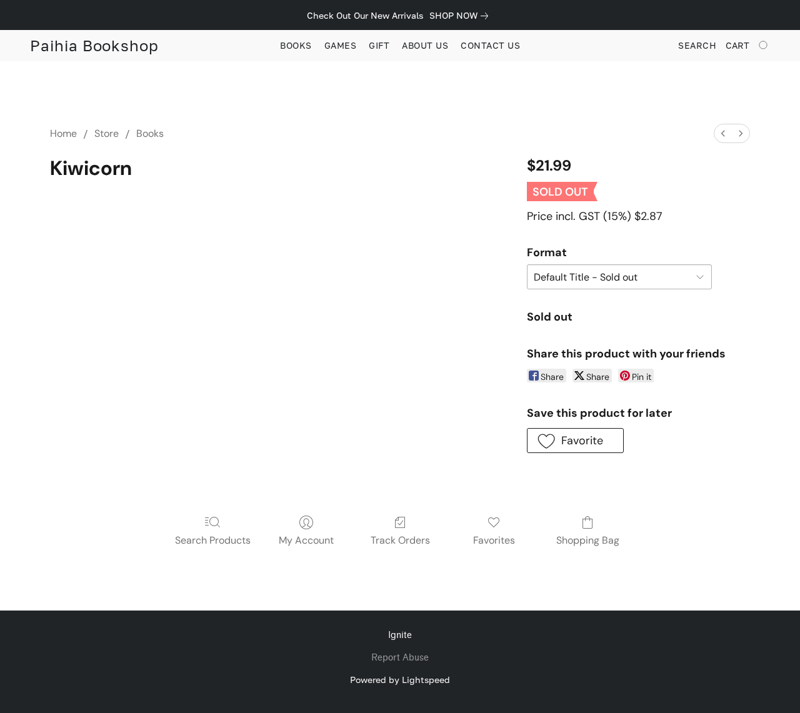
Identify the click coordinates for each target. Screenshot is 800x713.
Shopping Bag (587, 540)
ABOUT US (425, 45)
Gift (379, 45)
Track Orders (400, 540)
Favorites (494, 540)
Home (63, 133)
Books (296, 45)
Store (106, 133)
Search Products (213, 540)
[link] (461, 15)
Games (340, 45)
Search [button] (697, 45)
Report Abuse (400, 657)
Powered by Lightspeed (400, 679)
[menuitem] (723, 133)
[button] (94, 45)
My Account (306, 540)
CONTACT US (490, 45)
